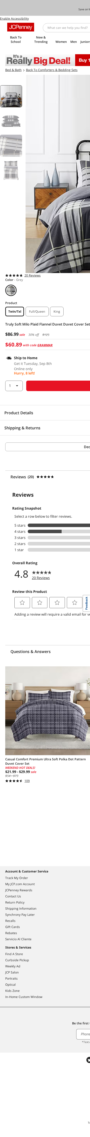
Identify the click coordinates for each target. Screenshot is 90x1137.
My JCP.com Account (20, 884)
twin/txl (14, 311)
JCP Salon (12, 972)
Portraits (11, 978)
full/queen (37, 311)
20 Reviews (32, 275)
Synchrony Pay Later (20, 914)
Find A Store (14, 954)
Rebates (11, 933)
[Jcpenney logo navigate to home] (20, 27)
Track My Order (16, 878)
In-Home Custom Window (23, 997)
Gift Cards (12, 927)
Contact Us (13, 896)
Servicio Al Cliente (18, 939)
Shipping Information (20, 908)
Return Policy (14, 902)
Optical (10, 984)
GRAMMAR (45, 345)
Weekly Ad (12, 966)
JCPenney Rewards (18, 890)
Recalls (10, 921)
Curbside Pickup (17, 960)
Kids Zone (12, 991)
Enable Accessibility (14, 18)
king (57, 311)
